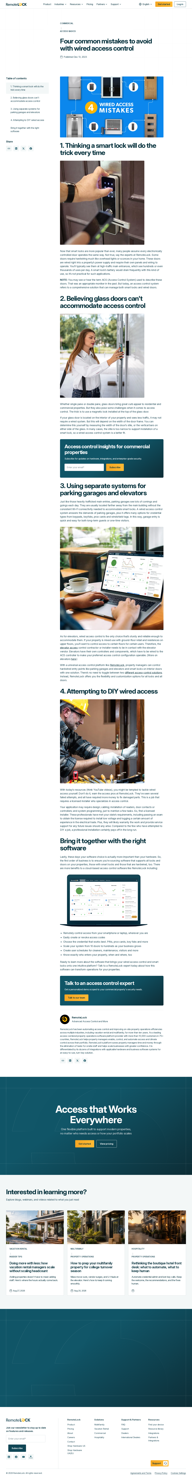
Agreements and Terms (140, 1473)
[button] (60, 4)
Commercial (100, 1433)
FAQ (123, 1424)
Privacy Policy (161, 1473)
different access (134, 672)
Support (125, 1428)
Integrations (153, 1433)
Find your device (156, 1424)
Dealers (124, 1433)
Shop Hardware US (76, 1446)
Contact (71, 1441)
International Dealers (130, 1437)
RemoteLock (117, 665)
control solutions (152, 672)
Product (71, 1424)
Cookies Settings (178, 1473)
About (70, 1433)
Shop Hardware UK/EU (74, 1452)
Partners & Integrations (153, 1439)
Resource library (155, 1428)
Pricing (70, 1428)
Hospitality (99, 1437)
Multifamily (99, 1424)
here (73, 659)
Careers (71, 1437)
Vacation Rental (101, 1428)
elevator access (69, 647)
